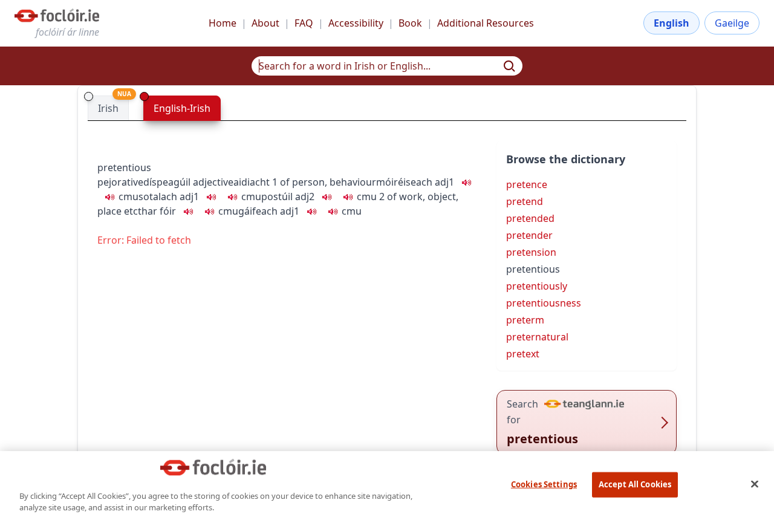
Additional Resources (485, 23)
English (671, 23)
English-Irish (182, 108)
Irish (108, 108)
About (265, 23)
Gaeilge (732, 23)
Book (410, 23)
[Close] (754, 483)
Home (222, 23)
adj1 (444, 182)
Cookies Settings (544, 484)
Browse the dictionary (565, 159)
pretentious (124, 167)
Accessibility (355, 23)
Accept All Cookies (635, 484)
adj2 (304, 196)
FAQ (303, 23)
